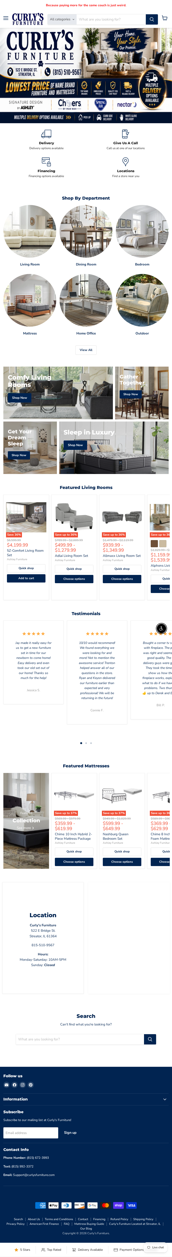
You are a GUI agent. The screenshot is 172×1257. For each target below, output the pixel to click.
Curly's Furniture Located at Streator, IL (135, 1224)
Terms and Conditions (59, 1219)
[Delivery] (46, 139)
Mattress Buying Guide (89, 1224)
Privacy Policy (15, 1224)
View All (86, 350)
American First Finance (44, 1224)
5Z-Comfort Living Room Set (25, 552)
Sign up (70, 1132)
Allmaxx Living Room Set (122, 555)
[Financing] (46, 167)
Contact (83, 1219)
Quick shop (26, 568)
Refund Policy (119, 1219)
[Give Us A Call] (125, 139)
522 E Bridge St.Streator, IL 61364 (43, 930)
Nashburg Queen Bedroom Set (116, 836)
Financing (99, 1219)
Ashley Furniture (17, 559)
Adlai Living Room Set (71, 555)
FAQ (66, 1224)
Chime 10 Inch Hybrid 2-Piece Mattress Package (73, 836)
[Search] (152, 19)
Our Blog (86, 1229)
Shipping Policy (143, 1219)
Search (18, 1219)
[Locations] (125, 167)
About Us (34, 1219)
